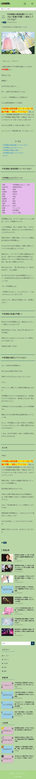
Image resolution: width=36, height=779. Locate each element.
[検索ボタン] (25, 3)
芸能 (5, 22)
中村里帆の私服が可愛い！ (12, 150)
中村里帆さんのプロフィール (12, 147)
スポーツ (6, 659)
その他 (6, 663)
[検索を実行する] (33, 643)
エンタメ (6, 655)
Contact (12, 773)
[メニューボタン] (32, 3)
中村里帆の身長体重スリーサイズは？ (15, 145)
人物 (5, 667)
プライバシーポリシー (20, 773)
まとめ (5, 155)
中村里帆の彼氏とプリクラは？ (13, 153)
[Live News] (6, 3)
